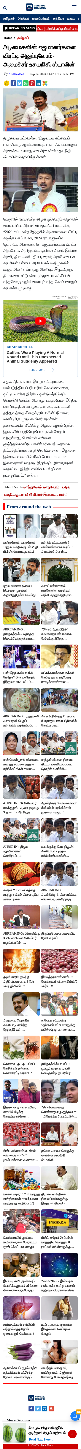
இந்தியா (58, 18)
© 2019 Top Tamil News (40, 1445)
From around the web (29, 506)
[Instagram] (44, 1408)
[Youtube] (51, 1408)
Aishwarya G (18, 74)
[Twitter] (38, 1408)
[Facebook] (31, 1408)
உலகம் (71, 18)
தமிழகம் (9, 18)
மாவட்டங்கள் (41, 18)
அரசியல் (23, 18)
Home (8, 38)
